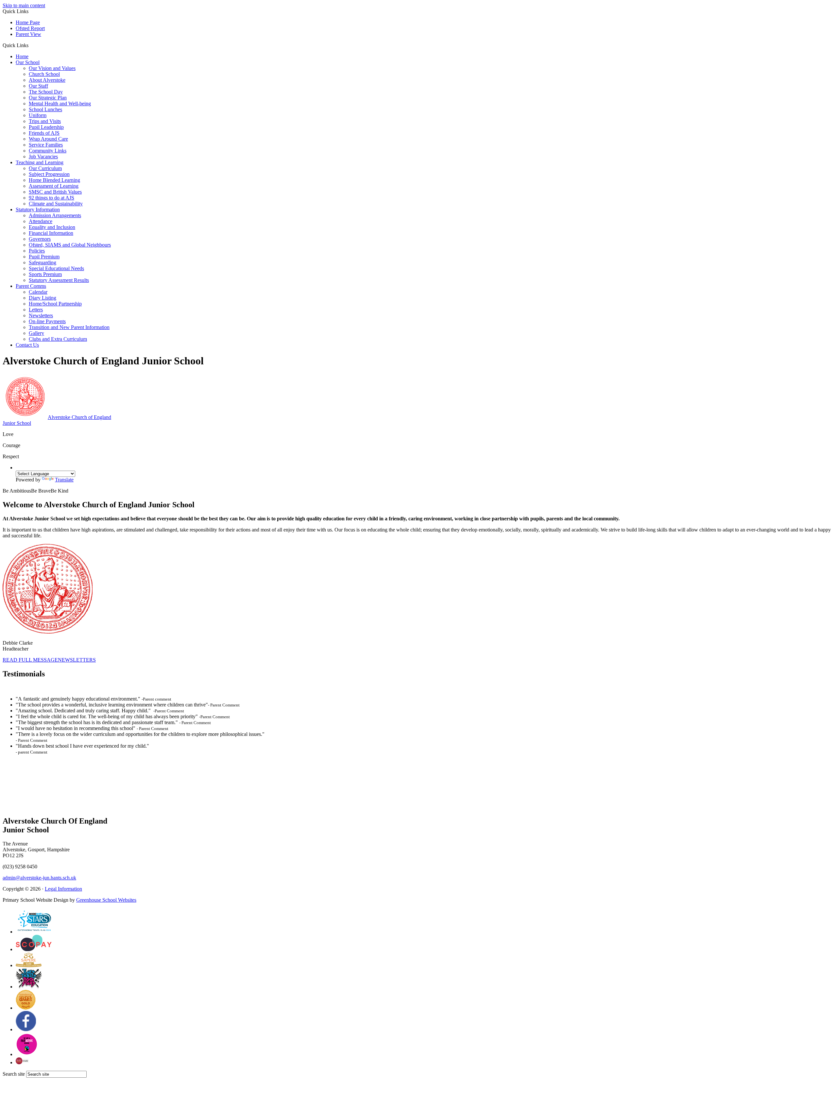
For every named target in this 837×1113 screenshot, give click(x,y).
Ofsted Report (30, 28)
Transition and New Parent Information (69, 327)
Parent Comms (31, 286)
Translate (64, 479)
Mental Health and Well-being (60, 103)
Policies (37, 250)
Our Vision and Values (52, 68)
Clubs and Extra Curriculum (58, 339)
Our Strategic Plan (48, 97)
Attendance (40, 221)
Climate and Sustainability (56, 203)
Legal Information (63, 889)
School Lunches (45, 109)
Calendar (38, 292)
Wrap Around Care (48, 139)
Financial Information (51, 233)
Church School (44, 74)
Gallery (36, 333)
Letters (36, 309)
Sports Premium (45, 274)
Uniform (37, 115)
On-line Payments (47, 321)
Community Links (47, 150)
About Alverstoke (47, 80)
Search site (14, 1074)
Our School (28, 62)
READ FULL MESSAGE (30, 660)
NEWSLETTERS (77, 660)
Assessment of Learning (53, 186)
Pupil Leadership (46, 127)
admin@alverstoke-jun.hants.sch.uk (39, 877)
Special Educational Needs (56, 268)
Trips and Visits (45, 121)
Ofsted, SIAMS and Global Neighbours (70, 245)
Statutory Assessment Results (59, 280)
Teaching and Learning (39, 162)
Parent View (28, 34)
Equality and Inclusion (52, 227)
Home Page (28, 22)
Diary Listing (42, 298)
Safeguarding (42, 262)
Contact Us (27, 345)
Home (22, 56)
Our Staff (38, 86)
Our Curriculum (45, 168)
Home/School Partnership (55, 303)
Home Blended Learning (54, 180)
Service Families (46, 145)
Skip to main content (24, 5)
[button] (31, 45)
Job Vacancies (43, 156)
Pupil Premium (44, 256)
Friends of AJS (44, 133)
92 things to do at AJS (51, 197)
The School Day (46, 92)
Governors (40, 239)
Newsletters (41, 315)
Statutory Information (38, 209)
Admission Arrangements (55, 215)
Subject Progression (49, 174)
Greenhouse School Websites (106, 900)
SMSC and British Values (55, 192)
